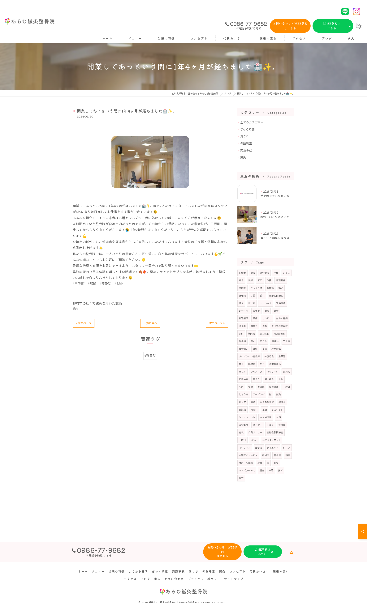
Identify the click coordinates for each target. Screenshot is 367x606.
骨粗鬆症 (280, 280)
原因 (259, 280)
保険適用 (273, 386)
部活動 (242, 409)
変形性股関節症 (279, 325)
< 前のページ (83, 323)
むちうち (243, 394)
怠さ (241, 280)
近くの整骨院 (267, 401)
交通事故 (246, 150)
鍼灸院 (286, 371)
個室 (276, 462)
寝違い (274, 341)
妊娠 (255, 348)
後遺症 (282, 424)
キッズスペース (247, 470)
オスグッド (277, 409)
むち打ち (243, 310)
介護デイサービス (248, 455)
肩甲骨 (256, 310)
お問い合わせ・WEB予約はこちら (290, 25)
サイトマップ (234, 579)
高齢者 (242, 287)
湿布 (253, 341)
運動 (264, 325)
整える (256, 379)
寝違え (282, 401)
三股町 (286, 386)
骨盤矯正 (246, 143)
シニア (286, 447)
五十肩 (286, 341)
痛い (280, 287)
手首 (253, 295)
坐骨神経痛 (282, 318)
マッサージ (272, 371)
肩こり (244, 136)
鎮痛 (255, 318)
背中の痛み (275, 363)
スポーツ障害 (246, 462)
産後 (267, 310)
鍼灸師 (242, 341)
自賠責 (242, 272)
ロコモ (254, 325)
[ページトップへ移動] (291, 552)
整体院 (261, 386)
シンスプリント (247, 417)
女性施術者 (266, 417)
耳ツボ (254, 440)
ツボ (241, 386)
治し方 (242, 371)
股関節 (270, 287)
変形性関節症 (276, 295)
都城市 (265, 455)
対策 (278, 417)
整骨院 (277, 455)
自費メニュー (255, 432)
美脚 (250, 280)
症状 (241, 432)
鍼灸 (75, 308)
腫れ (262, 295)
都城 (253, 401)
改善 (269, 280)
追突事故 (243, 424)
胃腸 (250, 386)
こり (262, 363)
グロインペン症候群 (249, 356)
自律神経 (243, 379)
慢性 (241, 303)
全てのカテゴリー (252, 122)
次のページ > (217, 323)
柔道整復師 (279, 333)
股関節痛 (276, 348)
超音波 (242, 401)
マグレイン (245, 447)
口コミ (270, 424)
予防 (264, 348)
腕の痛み (269, 379)
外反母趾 (269, 356)
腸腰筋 (251, 363)
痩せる (258, 447)
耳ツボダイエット (271, 440)
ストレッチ (265, 303)
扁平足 (282, 356)
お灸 (280, 379)
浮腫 (276, 272)
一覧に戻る (150, 323)
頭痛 (287, 455)
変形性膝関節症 (275, 432)
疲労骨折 (264, 272)
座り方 (263, 341)
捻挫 (264, 409)
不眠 (271, 470)
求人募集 (264, 333)
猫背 (280, 470)
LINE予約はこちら (332, 25)
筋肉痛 (251, 333)
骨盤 (276, 310)
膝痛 (259, 462)
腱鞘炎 (242, 295)
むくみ (286, 272)
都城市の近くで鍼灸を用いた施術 (97, 303)
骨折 (253, 272)
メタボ (242, 325)
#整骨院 (150, 355)
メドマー (257, 424)
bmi (241, 333)
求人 (241, 363)
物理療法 (243, 318)
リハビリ (267, 318)
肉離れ (254, 409)
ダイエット (272, 447)
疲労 (241, 478)
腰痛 (262, 470)
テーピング (259, 394)
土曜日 (242, 440)
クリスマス (256, 371)
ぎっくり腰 (247, 129)
